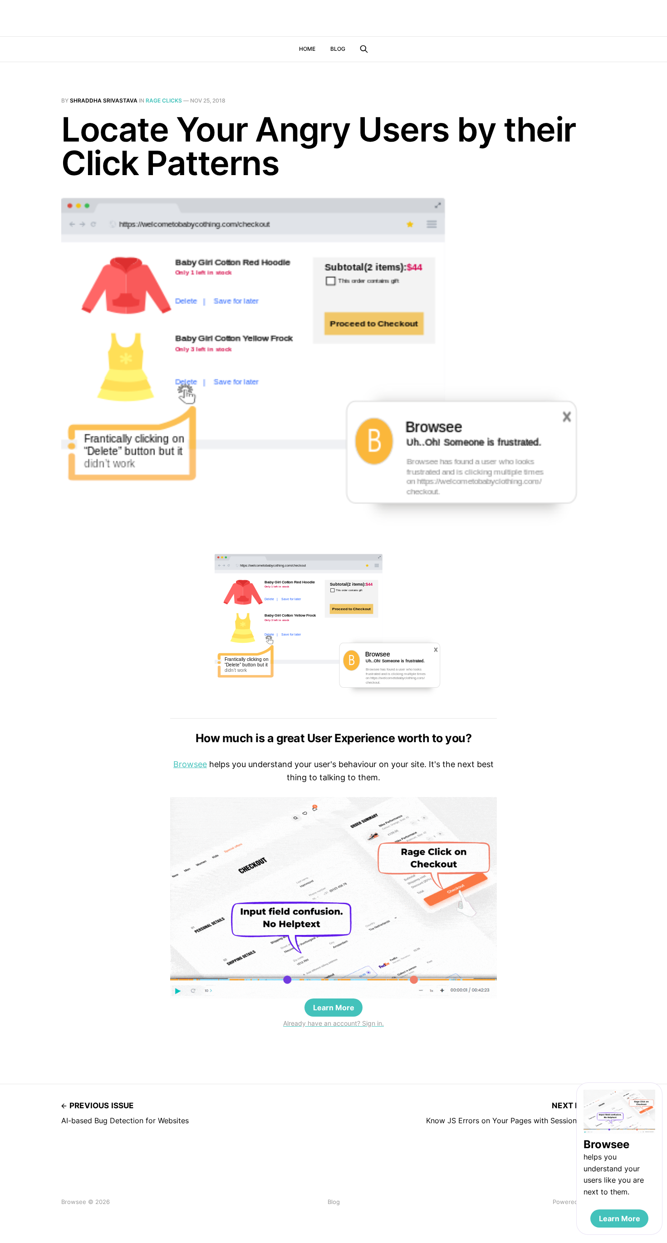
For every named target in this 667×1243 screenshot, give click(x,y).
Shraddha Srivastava (103, 100)
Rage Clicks (164, 100)
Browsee (190, 764)
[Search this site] (364, 49)
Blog (337, 48)
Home (307, 48)
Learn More (333, 1007)
